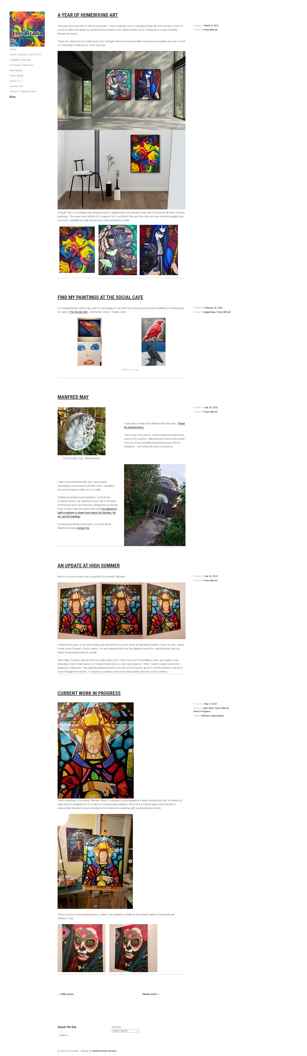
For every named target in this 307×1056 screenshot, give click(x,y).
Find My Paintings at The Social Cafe (100, 297)
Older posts (67, 994)
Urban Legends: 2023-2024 (25, 54)
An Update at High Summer (89, 565)
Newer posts (149, 994)
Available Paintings (20, 59)
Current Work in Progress (89, 693)
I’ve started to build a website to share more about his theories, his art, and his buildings (87, 512)
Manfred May (73, 397)
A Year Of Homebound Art (88, 15)
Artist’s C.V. (16, 81)
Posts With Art (210, 30)
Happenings (210, 312)
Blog (12, 96)
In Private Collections (21, 65)
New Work (209, 708)
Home (13, 49)
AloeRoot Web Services (105, 1051)
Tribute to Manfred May (23, 91)
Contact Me (16, 86)
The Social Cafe (79, 312)
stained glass (217, 716)
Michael (205, 716)
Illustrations (16, 70)
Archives (116, 1027)
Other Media (17, 75)
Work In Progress (201, 711)
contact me (82, 528)
